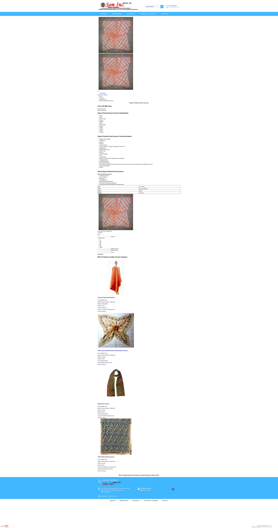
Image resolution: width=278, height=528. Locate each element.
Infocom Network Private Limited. (266, 526)
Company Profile (117, 13)
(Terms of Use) (270, 525)
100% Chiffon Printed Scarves (106, 457)
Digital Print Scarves (103, 403)
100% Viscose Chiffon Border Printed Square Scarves (113, 350)
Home (100, 96)
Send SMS (114, 496)
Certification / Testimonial (148, 13)
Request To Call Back (102, 94)
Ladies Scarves (102, 99)
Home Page (103, 13)
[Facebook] (173, 490)
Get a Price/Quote (102, 109)
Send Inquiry (102, 93)
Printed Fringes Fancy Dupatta (106, 297)
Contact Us (164, 13)
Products (101, 97)
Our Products (131, 13)
